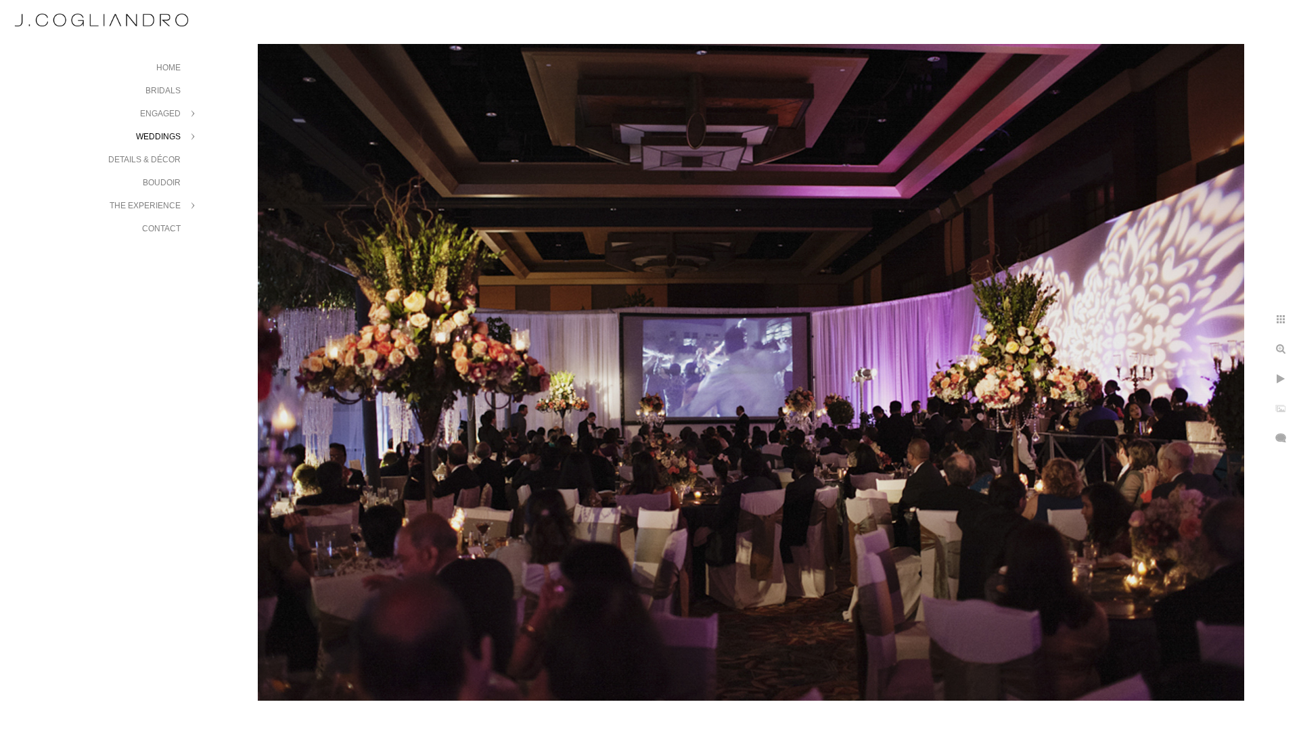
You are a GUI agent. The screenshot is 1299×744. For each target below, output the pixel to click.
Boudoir (162, 182)
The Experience (145, 205)
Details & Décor (144, 159)
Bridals (163, 90)
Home (168, 67)
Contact (161, 228)
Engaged (160, 113)
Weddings (158, 136)
